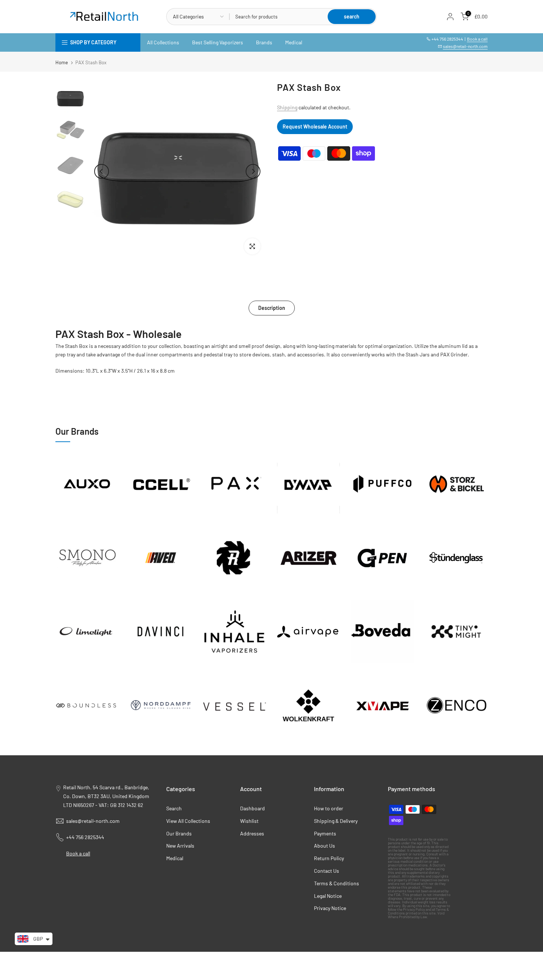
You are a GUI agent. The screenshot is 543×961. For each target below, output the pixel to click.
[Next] (253, 171)
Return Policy (329, 858)
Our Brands (179, 833)
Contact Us (326, 871)
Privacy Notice (330, 908)
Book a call (477, 38)
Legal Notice (328, 896)
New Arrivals (180, 845)
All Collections (163, 42)
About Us (324, 845)
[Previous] (101, 171)
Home (61, 62)
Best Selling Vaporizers (217, 42)
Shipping (287, 107)
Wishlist (249, 821)
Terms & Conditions (336, 883)
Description (271, 308)
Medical (293, 42)
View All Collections (188, 821)
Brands (264, 42)
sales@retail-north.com (465, 46)
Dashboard (252, 808)
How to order (328, 808)
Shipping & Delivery (336, 821)
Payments (325, 833)
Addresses (252, 833)
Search (174, 808)
